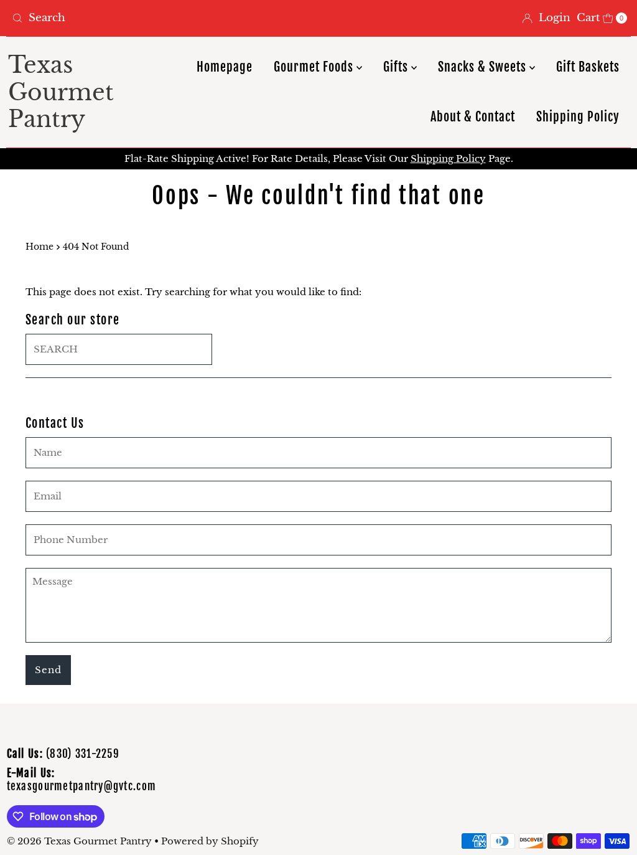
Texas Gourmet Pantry (61, 92)
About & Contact (472, 117)
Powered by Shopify (210, 841)
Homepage (225, 67)
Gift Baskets (588, 67)
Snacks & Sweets (483, 67)
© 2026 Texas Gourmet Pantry (79, 841)
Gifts (397, 67)
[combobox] (160, 18)
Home (39, 247)
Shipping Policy (578, 117)
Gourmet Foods (315, 67)
